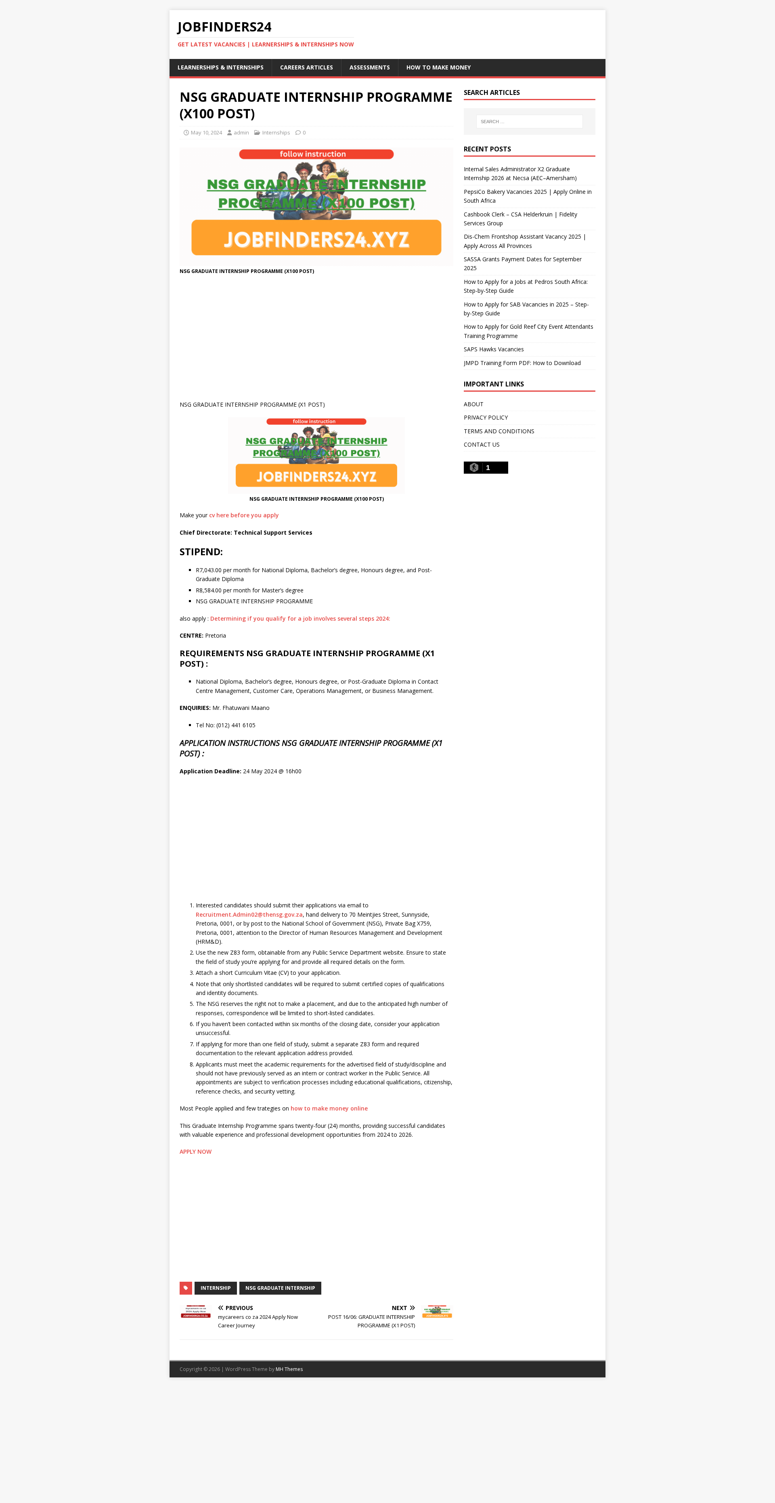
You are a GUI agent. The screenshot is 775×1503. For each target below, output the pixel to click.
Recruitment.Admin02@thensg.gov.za (249, 914)
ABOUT (474, 404)
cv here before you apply (244, 515)
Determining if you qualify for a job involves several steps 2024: (300, 618)
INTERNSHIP (216, 1288)
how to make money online (329, 1108)
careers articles (306, 67)
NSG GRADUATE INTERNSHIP (280, 1288)
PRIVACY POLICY (486, 417)
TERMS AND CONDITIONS (499, 431)
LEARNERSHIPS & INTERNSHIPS (221, 67)
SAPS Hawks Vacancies (494, 349)
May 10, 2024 (206, 132)
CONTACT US (482, 444)
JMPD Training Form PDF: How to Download (522, 363)
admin (241, 132)
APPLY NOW (196, 1151)
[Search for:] (529, 121)
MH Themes (289, 1369)
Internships (276, 132)
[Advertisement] (316, 339)
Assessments (370, 67)
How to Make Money (438, 67)
